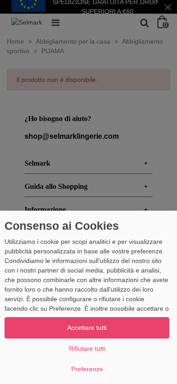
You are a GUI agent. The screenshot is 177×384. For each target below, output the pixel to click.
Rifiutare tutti (87, 348)
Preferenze (87, 369)
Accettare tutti (87, 327)
